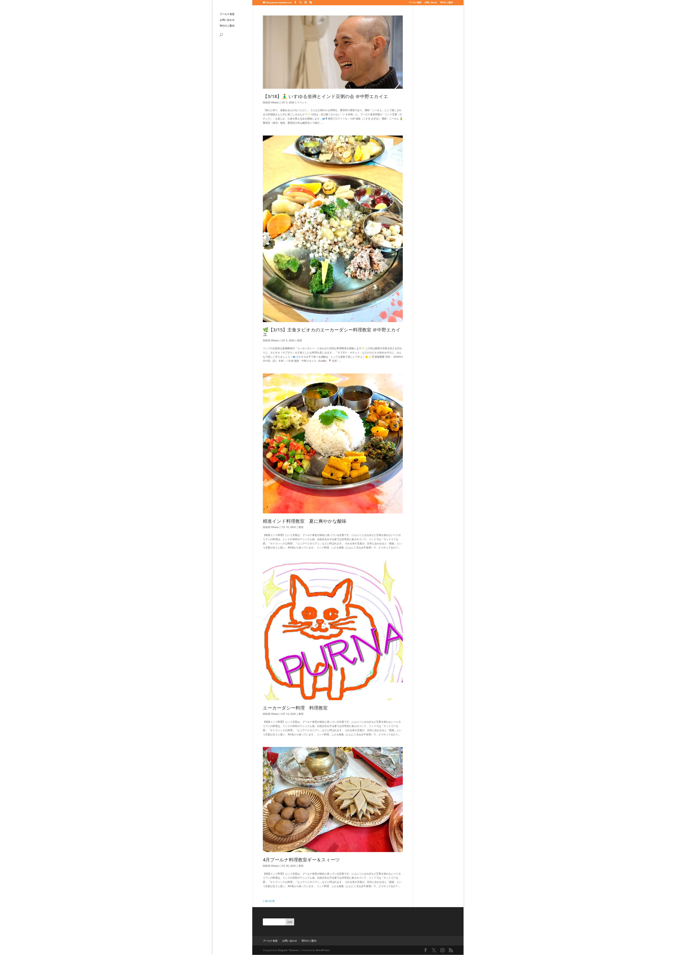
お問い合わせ (430, 2)
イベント (302, 102)
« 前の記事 (269, 901)
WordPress (323, 950)
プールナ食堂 (415, 2)
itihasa (274, 102)
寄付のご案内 (446, 2)
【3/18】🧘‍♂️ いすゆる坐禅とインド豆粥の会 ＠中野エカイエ (325, 96)
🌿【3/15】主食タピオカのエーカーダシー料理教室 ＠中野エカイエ (331, 331)
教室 (299, 340)
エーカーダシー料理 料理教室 (295, 708)
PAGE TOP (658, 923)
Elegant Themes (288, 950)
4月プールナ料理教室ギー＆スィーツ (301, 859)
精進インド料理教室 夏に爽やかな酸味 (304, 521)
